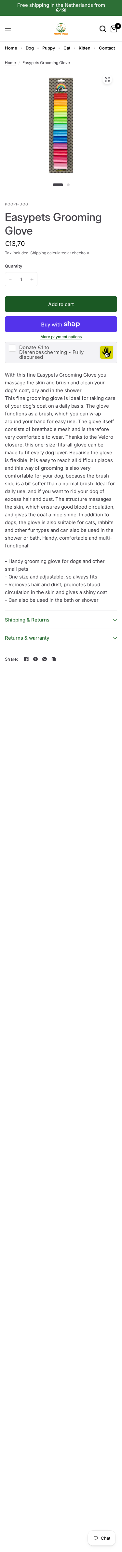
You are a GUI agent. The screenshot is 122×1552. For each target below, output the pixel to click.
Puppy (48, 47)
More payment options (61, 337)
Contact (107, 47)
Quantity (13, 266)
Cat (66, 47)
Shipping (38, 252)
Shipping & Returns (27, 620)
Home (11, 47)
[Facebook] (26, 659)
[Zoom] (107, 79)
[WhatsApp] (44, 659)
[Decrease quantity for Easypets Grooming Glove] (10, 279)
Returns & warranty (27, 638)
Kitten (84, 47)
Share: (12, 659)
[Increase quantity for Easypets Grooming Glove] (32, 279)
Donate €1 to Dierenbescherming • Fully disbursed (51, 352)
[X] (35, 659)
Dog (30, 47)
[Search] (102, 29)
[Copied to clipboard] (54, 659)
